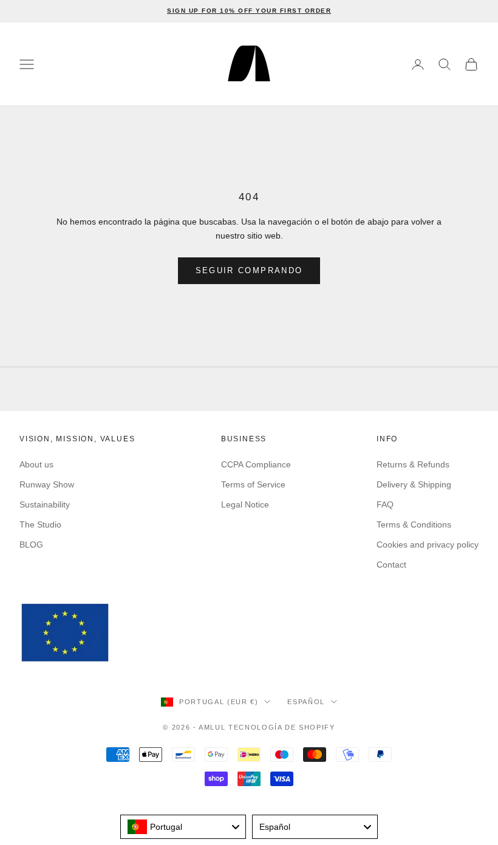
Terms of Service (253, 484)
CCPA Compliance (256, 464)
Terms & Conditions (414, 524)
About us (36, 464)
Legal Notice (245, 504)
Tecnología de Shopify (281, 727)
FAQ (385, 504)
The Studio (40, 524)
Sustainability (44, 504)
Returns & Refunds (413, 464)
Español (306, 701)
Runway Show (46, 484)
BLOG (31, 544)
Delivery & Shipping (414, 484)
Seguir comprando (249, 270)
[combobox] (183, 827)
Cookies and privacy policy (428, 544)
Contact (391, 564)
